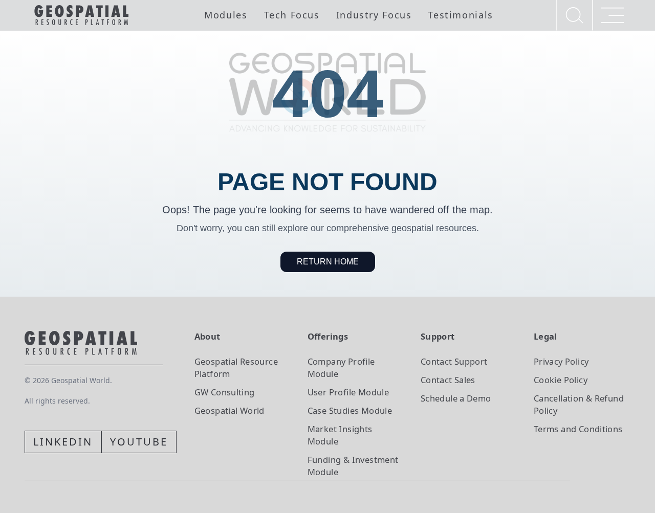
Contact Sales (448, 380)
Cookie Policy (560, 380)
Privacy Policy (561, 361)
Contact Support (454, 361)
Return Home (328, 261)
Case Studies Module (350, 410)
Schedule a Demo (456, 398)
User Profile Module (348, 392)
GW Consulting (224, 392)
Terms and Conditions (578, 429)
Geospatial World (229, 410)
